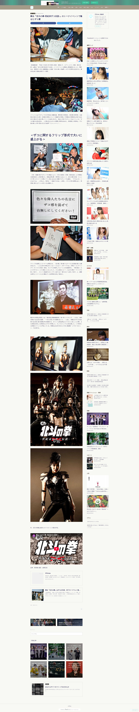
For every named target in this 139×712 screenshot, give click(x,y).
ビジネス (97, 7)
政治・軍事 (71, 7)
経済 (81, 7)
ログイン (94, 2)
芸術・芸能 (33, 13)
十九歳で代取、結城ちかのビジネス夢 (97, 241)
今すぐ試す (85, 2)
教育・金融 (86, 7)
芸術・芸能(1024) (33, 605)
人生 (92, 7)
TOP (58, 7)
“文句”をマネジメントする (93, 521)
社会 (102, 7)
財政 (77, 7)
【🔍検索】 (63, 7)
